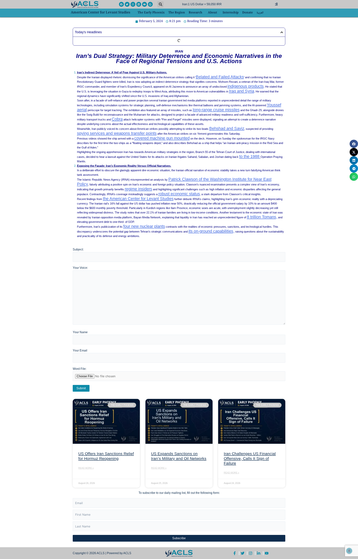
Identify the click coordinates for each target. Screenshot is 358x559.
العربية (260, 12)
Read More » (86, 468)
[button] (160, 4)
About (212, 12)
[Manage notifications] (349, 551)
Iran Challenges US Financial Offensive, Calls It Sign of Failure (250, 458)
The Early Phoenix (151, 12)
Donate (247, 12)
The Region (176, 12)
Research (195, 12)
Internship (230, 12)
